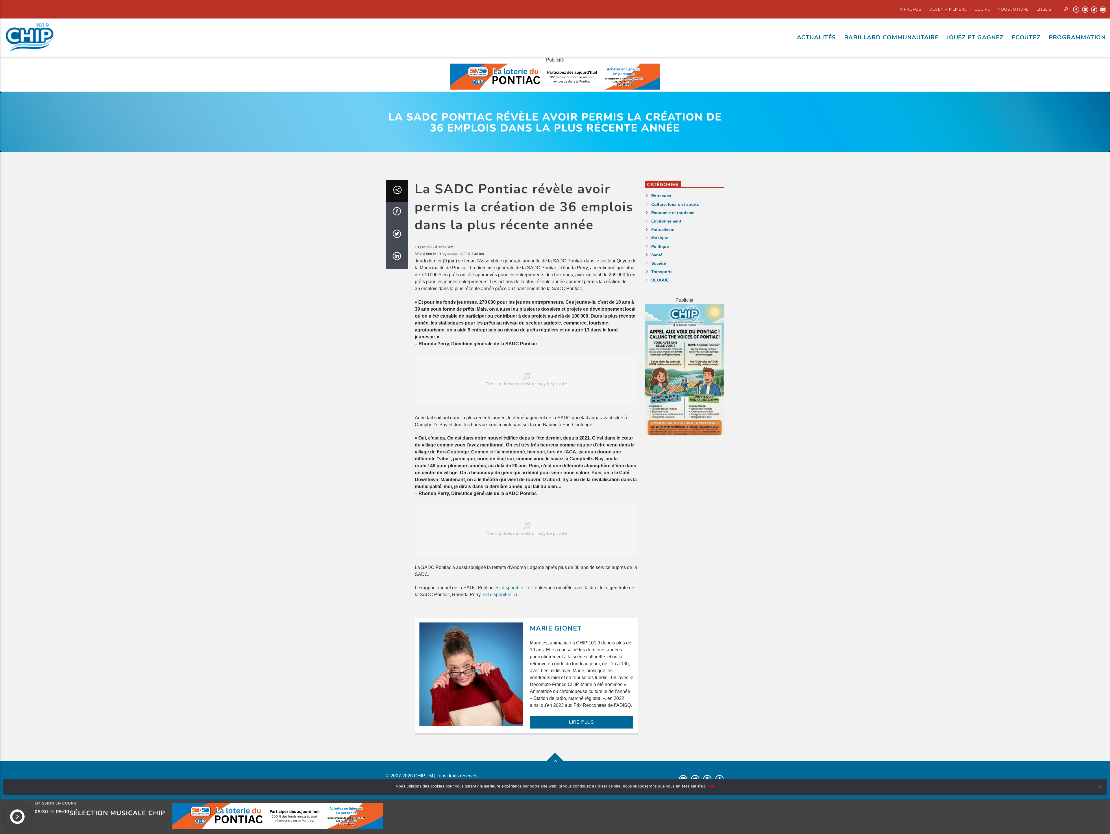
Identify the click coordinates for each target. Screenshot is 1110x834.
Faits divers (662, 229)
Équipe (982, 9)
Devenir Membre (948, 9)
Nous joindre (1013, 9)
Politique (660, 246)
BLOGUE (660, 280)
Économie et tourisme (672, 212)
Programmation (1077, 37)
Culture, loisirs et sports (675, 204)
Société (658, 263)
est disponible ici (512, 587)
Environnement (666, 221)
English (1045, 9)
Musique (659, 238)
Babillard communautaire (891, 37)
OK (711, 786)
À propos (911, 9)
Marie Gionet (556, 628)
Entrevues (661, 195)
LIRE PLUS (581, 722)
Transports (662, 271)
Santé (657, 255)
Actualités (816, 37)
